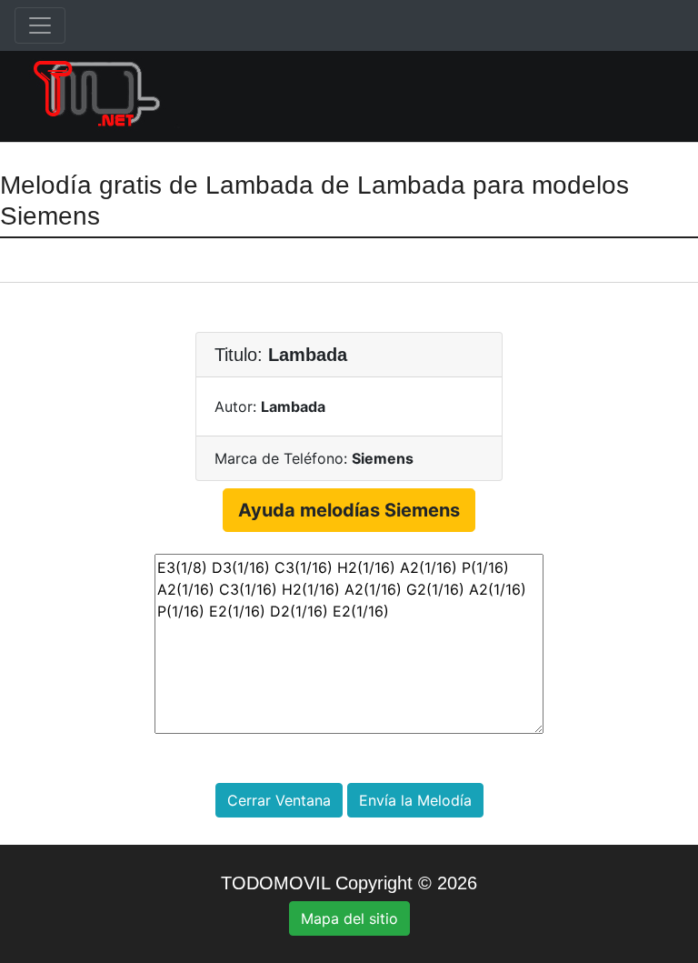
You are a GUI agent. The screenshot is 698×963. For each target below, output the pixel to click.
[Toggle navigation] (40, 25)
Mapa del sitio (349, 918)
